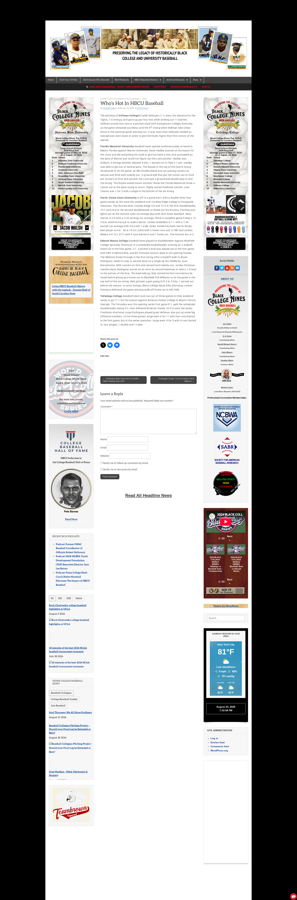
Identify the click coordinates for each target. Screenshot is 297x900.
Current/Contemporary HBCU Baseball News (123, 99)
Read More (71, 519)
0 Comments (142, 108)
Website (104, 455)
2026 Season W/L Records (96, 80)
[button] (229, 538)
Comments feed (220, 746)
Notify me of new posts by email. (120, 469)
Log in (214, 738)
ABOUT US (227, 278)
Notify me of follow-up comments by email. (125, 463)
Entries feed (218, 742)
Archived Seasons (175, 80)
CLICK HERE (71, 411)
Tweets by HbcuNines (226, 605)
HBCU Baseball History (146, 80)
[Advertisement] (71, 331)
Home (51, 80)
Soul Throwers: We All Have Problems (70, 712)
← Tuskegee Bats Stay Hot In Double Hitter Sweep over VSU (121, 380)
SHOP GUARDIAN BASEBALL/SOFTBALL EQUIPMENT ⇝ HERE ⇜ (71, 244)
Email (103, 447)
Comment (106, 406)
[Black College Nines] (148, 46)
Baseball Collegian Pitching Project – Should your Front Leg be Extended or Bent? (70, 729)
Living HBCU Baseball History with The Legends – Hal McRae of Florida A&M (70, 291)
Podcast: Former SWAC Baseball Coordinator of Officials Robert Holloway (70, 548)
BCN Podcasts (122, 80)
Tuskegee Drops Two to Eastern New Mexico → (176, 380)
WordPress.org (219, 750)
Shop (195, 80)
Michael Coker (109, 108)
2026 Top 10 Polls (68, 80)
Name (103, 439)
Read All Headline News (148, 495)
